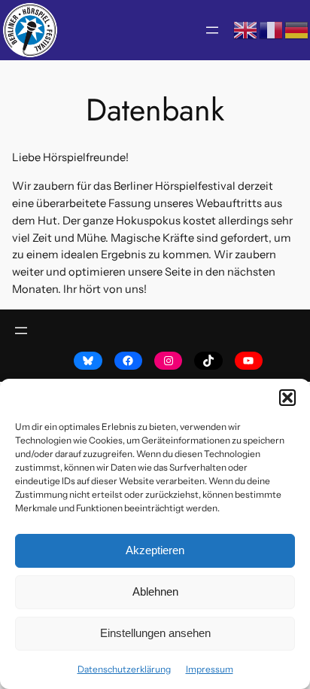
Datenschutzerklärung (124, 669)
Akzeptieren (155, 550)
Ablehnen (155, 591)
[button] (287, 397)
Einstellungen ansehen (155, 633)
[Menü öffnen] (212, 30)
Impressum (209, 669)
